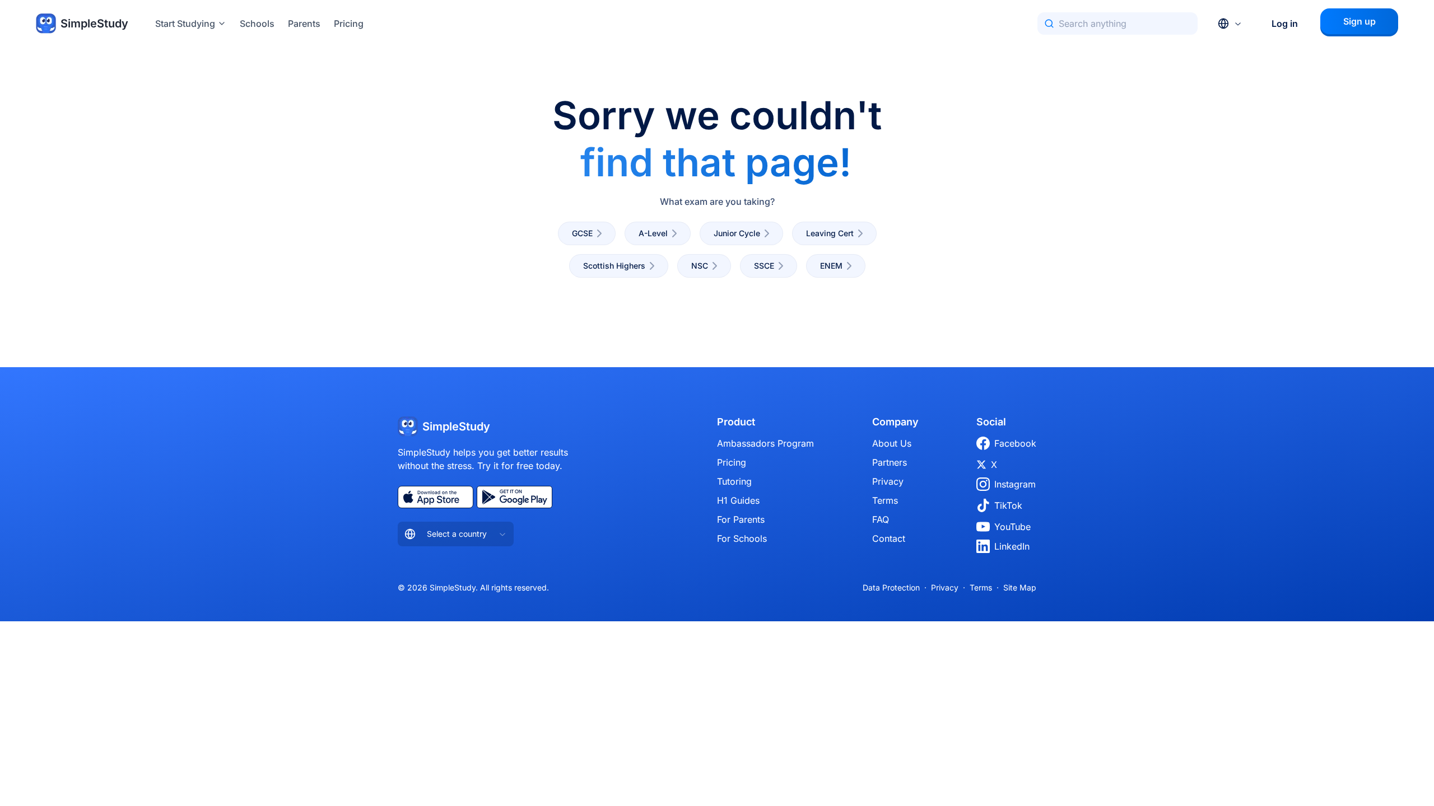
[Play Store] (514, 497)
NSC (699, 265)
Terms (885, 500)
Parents (304, 23)
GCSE (582, 233)
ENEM (831, 265)
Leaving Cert (830, 233)
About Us (891, 443)
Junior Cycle (737, 233)
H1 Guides (738, 500)
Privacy (888, 481)
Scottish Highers (614, 265)
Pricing (349, 23)
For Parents (741, 519)
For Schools (742, 538)
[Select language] (1230, 23)
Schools (257, 23)
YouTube (1012, 526)
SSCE (764, 265)
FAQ (880, 519)
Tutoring (734, 481)
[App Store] (435, 497)
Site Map (1019, 587)
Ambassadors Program (765, 443)
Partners (889, 462)
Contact (888, 538)
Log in (1285, 23)
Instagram (1015, 484)
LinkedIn (1012, 546)
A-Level (653, 233)
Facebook (1015, 443)
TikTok (1008, 505)
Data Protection (891, 587)
